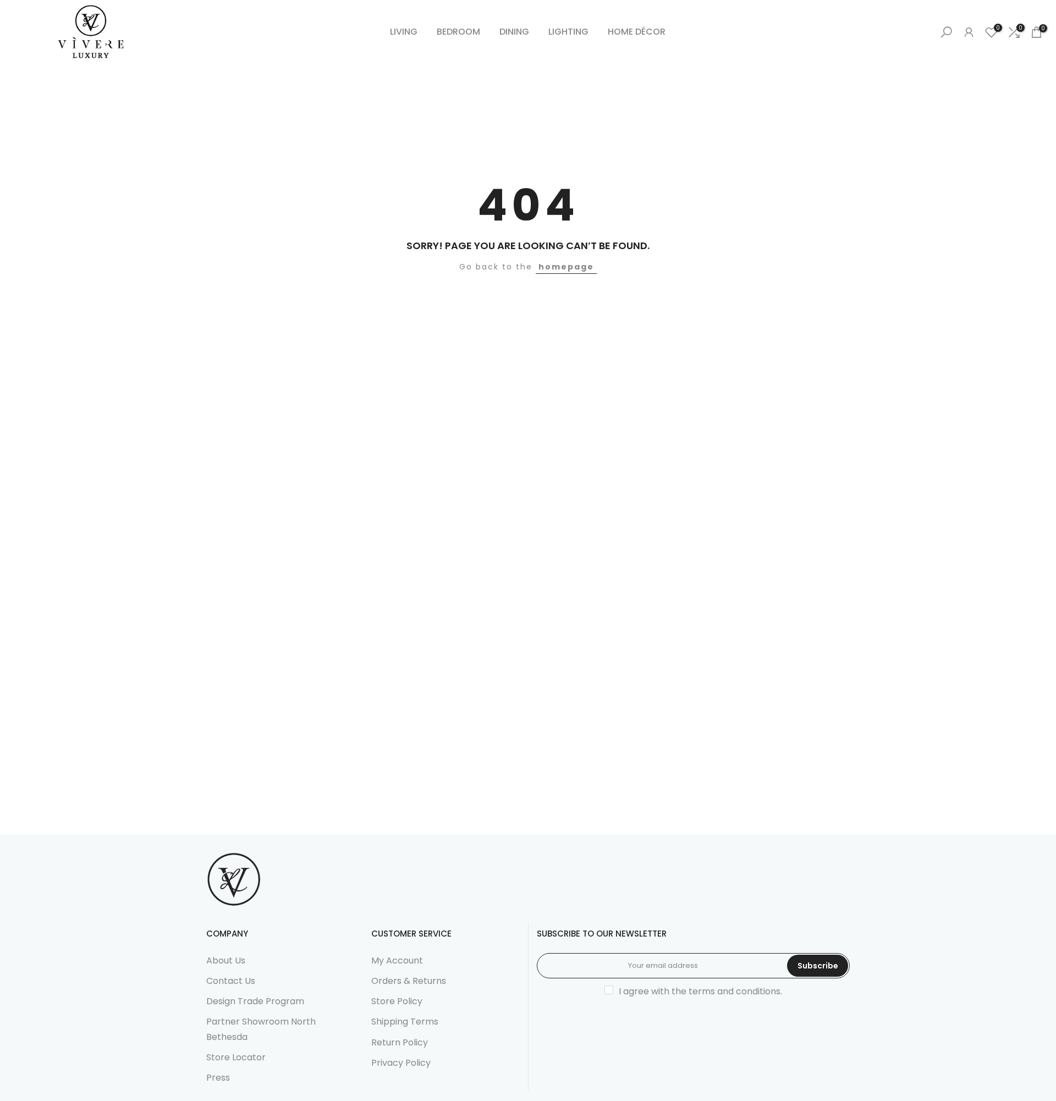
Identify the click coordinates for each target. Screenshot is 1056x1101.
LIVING (403, 31)
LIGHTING (568, 31)
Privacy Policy (401, 1062)
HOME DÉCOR (637, 31)
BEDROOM (458, 31)
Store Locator (236, 1057)
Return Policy (399, 1042)
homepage (566, 266)
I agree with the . (700, 991)
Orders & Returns (408, 981)
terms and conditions (734, 991)
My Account (397, 960)
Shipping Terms (404, 1021)
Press (218, 1077)
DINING (514, 31)
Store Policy (396, 1001)
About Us (225, 960)
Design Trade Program (255, 1001)
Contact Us (230, 981)
